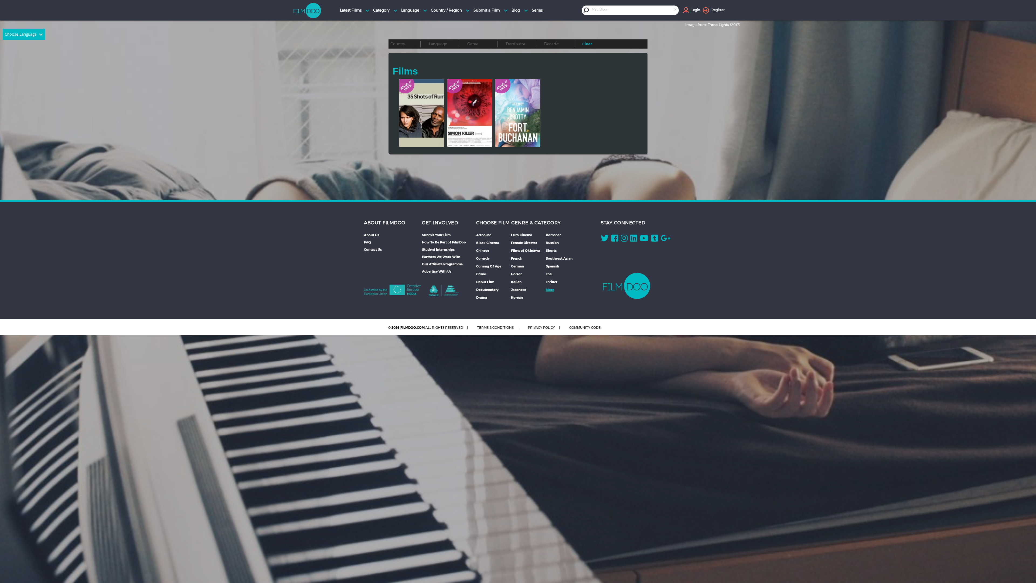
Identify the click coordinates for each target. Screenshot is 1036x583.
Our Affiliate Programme (442, 264)
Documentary (487, 290)
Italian (516, 282)
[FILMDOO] (626, 286)
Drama (481, 298)
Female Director (524, 243)
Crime (481, 274)
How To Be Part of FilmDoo (444, 242)
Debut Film (485, 282)
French (516, 258)
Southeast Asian (559, 258)
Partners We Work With (441, 257)
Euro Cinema (521, 235)
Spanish (552, 266)
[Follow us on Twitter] (605, 239)
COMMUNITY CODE (585, 328)
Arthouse (483, 235)
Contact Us (373, 250)
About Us (371, 235)
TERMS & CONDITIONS (495, 328)
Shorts (551, 251)
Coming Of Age (488, 266)
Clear (587, 43)
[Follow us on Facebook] (614, 239)
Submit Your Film (436, 235)
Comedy (483, 258)
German (517, 266)
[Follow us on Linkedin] (633, 239)
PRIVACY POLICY (541, 328)
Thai (549, 274)
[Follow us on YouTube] (644, 239)
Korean (517, 298)
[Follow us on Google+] (665, 239)
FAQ (367, 242)
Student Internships (438, 250)
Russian (552, 243)
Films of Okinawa (525, 251)
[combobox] (634, 10)
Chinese (482, 251)
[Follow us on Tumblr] (654, 239)
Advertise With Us (436, 271)
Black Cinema (487, 243)
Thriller (551, 282)
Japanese (518, 290)
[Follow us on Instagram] (624, 239)
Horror (516, 274)
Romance (553, 235)
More (550, 290)
